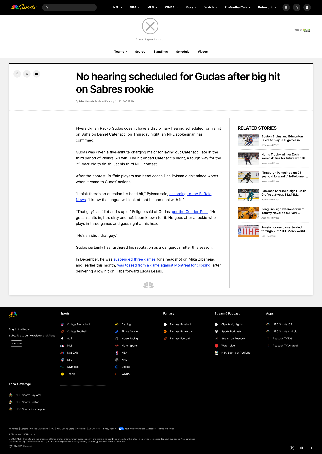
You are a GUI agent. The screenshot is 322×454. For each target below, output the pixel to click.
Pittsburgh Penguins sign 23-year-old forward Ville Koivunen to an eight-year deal (283, 174)
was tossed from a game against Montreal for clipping (164, 265)
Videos (203, 51)
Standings (161, 51)
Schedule (183, 51)
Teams (119, 51)
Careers (24, 428)
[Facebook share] (17, 74)
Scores (140, 51)
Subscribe (16, 343)
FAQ (52, 428)
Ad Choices (94, 428)
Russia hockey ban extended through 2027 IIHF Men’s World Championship (283, 229)
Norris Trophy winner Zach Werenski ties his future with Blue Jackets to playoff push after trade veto (284, 156)
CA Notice (151, 428)
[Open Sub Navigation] (121, 7)
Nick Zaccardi (268, 236)
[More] (286, 7)
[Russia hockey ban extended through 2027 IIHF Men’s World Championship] (248, 231)
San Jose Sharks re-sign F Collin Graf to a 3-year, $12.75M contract (284, 192)
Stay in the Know (19, 329)
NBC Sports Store (65, 428)
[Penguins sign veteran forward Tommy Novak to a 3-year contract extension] (248, 213)
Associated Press (270, 145)
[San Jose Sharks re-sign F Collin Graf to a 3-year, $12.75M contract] (248, 195)
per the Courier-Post (190, 211)
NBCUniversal (28, 434)
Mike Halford (86, 101)
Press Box (81, 428)
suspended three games (134, 259)
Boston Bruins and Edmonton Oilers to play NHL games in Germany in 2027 (282, 138)
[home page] (24, 7)
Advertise (13, 428)
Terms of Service (166, 428)
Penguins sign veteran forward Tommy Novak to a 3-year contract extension (282, 211)
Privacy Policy (109, 428)
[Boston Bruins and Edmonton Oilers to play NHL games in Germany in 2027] (248, 140)
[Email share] (36, 74)
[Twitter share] (27, 74)
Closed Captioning (39, 428)
